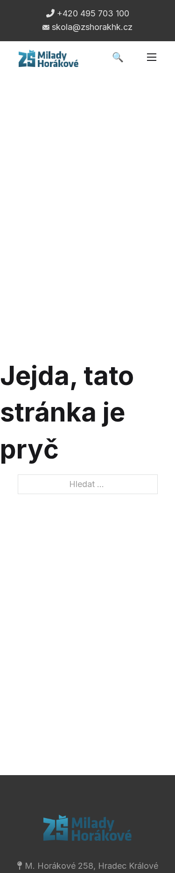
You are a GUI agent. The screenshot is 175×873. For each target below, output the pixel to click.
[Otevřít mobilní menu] (151, 57)
